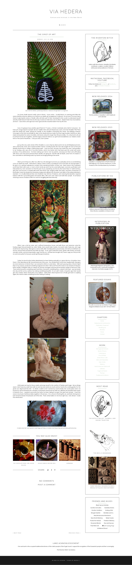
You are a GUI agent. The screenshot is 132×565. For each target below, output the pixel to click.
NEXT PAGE (17, 533)
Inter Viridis (102, 362)
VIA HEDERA (66, 11)
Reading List (102, 327)
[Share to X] (48, 470)
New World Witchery (97, 518)
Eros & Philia (102, 355)
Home (102, 321)
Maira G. (77, 560)
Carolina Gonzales (95, 508)
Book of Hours (102, 351)
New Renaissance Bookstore (102, 515)
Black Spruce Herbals (102, 505)
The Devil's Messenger (102, 453)
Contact (102, 334)
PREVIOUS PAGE (74, 533)
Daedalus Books (109, 508)
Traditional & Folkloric (102, 375)
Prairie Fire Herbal (95, 520)
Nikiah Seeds (110, 518)
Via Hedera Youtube (104, 86)
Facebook (112, 84)
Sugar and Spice (102, 371)
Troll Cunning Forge (108, 525)
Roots (102, 332)
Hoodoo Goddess (97, 510)
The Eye (102, 373)
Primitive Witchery (109, 520)
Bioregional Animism (102, 349)
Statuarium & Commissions (102, 323)
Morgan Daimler (95, 513)
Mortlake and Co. (109, 513)
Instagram (104, 84)
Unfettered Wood (102, 528)
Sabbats (102, 368)
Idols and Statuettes (102, 360)
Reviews (102, 330)
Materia (102, 364)
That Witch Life (94, 526)
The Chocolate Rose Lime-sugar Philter (23, 464)
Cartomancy (102, 353)
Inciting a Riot (109, 510)
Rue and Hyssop (109, 523)
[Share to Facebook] (51, 470)
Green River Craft (102, 357)
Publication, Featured (102, 325)
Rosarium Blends (96, 523)
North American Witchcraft (102, 366)
